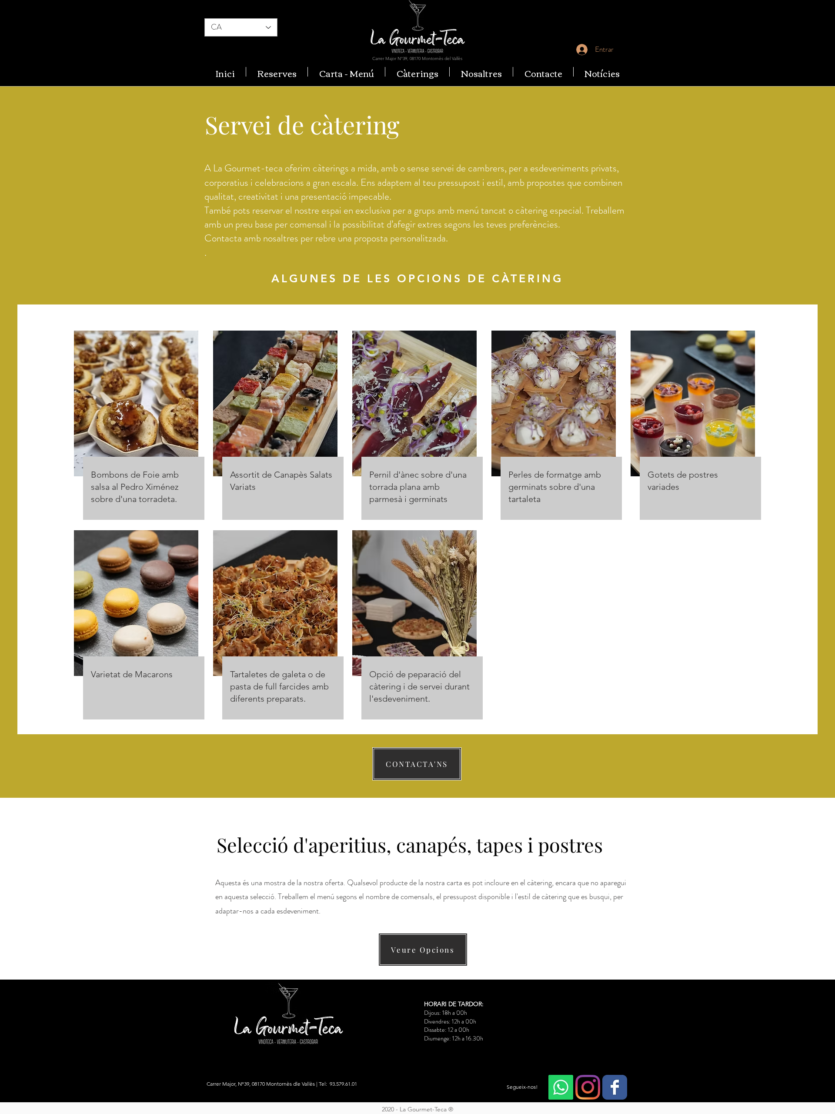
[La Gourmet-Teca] (614, 1087)
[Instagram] (587, 1087)
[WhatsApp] (560, 1087)
